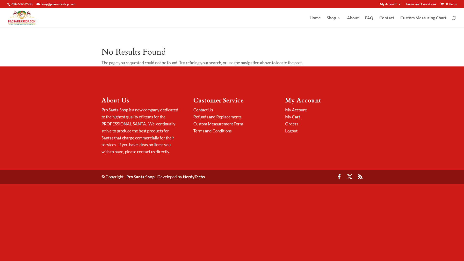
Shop (331, 18)
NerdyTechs (194, 176)
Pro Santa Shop (140, 176)
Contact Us (203, 109)
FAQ (369, 18)
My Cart (292, 116)
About (353, 18)
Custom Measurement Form (218, 123)
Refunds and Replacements (217, 116)
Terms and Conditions (421, 4)
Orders (291, 123)
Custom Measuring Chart (423, 18)
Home (315, 18)
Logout (291, 130)
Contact (386, 18)
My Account (388, 4)
